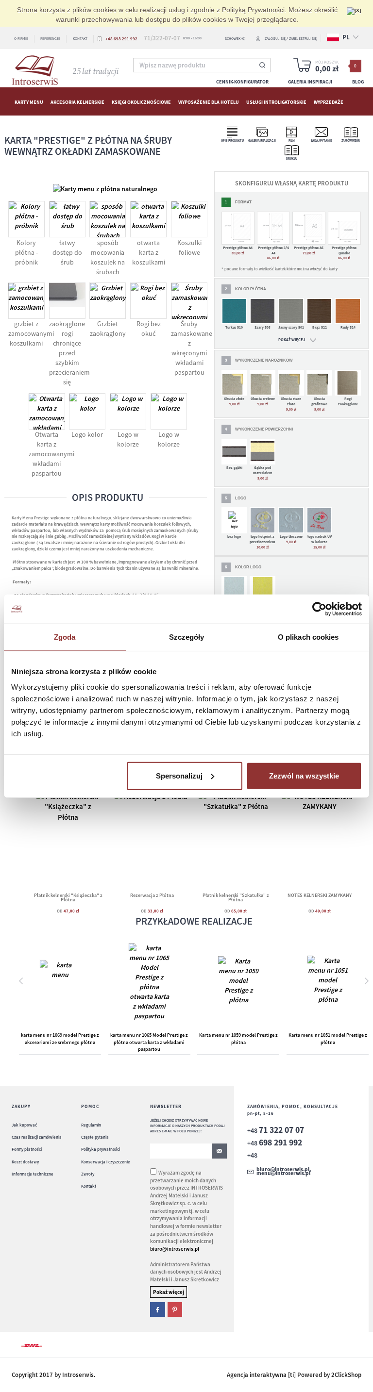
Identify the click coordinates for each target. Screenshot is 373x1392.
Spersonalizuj (179, 775)
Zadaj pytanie (321, 141)
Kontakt (80, 38)
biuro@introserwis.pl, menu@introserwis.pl (283, 1171)
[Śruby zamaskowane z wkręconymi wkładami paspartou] (189, 300)
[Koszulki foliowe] (189, 219)
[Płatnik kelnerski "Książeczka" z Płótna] (68, 838)
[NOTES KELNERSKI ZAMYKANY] (319, 828)
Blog (358, 82)
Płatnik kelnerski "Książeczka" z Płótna (68, 897)
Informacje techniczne (32, 1174)
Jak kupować (24, 1124)
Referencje (50, 38)
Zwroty (87, 1174)
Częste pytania (95, 1137)
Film (291, 141)
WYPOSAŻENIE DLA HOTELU (208, 102)
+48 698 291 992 (121, 38)
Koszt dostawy (25, 1161)
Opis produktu (232, 141)
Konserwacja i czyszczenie (105, 1161)
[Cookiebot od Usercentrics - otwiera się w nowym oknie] (319, 609)
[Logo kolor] (87, 411)
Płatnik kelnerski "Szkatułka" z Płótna (236, 897)
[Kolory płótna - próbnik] (26, 219)
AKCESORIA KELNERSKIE (77, 102)
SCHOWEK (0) (235, 38)
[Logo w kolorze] (128, 411)
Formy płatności (27, 1149)
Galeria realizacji (262, 141)
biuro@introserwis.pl (174, 1248)
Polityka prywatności (100, 1149)
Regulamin (91, 1124)
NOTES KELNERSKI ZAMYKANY (320, 895)
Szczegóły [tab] (186, 637)
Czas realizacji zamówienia (37, 1137)
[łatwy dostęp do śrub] (67, 219)
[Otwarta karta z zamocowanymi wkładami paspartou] (47, 411)
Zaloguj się (275, 38)
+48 (275, 1130)
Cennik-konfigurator (242, 82)
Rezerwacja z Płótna (152, 895)
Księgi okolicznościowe (141, 102)
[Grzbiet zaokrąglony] (108, 300)
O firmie (21, 38)
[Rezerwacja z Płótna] (152, 836)
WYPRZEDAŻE (328, 102)
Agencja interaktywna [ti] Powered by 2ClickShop (294, 1375)
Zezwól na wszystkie (304, 775)
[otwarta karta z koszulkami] (148, 219)
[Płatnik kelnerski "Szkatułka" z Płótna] (236, 835)
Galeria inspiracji (310, 82)
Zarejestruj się (303, 38)
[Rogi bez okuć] (148, 300)
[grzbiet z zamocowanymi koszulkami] (26, 300)
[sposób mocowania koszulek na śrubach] (107, 219)
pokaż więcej (291, 339)
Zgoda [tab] (65, 637)
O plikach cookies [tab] (308, 637)
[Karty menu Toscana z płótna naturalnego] (105, 188)
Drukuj (291, 159)
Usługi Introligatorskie (276, 102)
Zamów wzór (350, 141)
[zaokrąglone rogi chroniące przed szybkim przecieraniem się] (67, 300)
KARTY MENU (29, 102)
